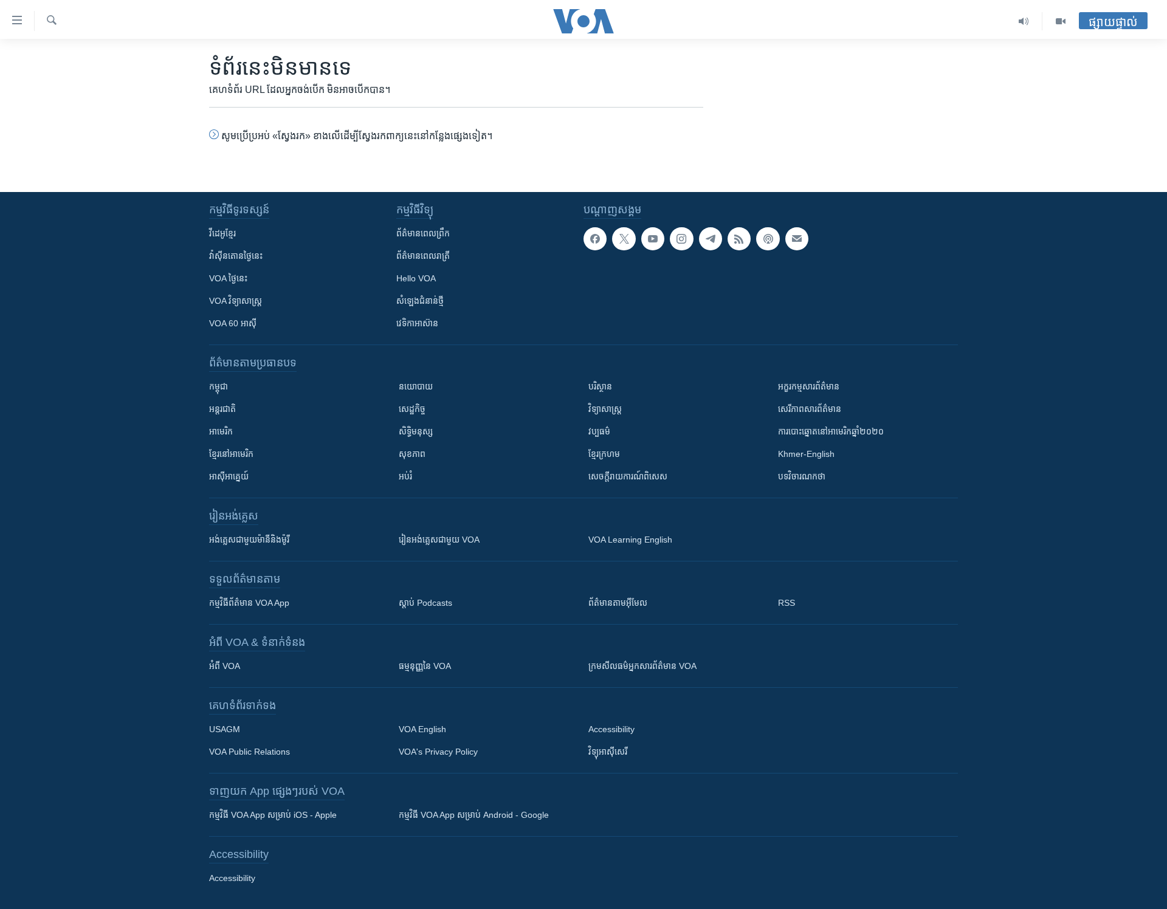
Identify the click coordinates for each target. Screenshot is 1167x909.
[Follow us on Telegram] (710, 238)
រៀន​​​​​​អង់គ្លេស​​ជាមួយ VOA (439, 539)
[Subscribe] (796, 238)
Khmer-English (806, 454)
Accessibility (611, 729)
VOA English (422, 729)
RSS (786, 603)
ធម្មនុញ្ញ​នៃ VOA (425, 666)
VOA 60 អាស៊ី (232, 323)
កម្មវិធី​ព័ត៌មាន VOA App (249, 603)
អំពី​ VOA (224, 666)
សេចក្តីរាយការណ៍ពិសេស (627, 476)
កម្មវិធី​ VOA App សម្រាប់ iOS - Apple (273, 815)
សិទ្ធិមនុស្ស (416, 431)
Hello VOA (416, 278)
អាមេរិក (221, 431)
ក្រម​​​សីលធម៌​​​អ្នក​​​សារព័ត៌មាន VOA (642, 666)
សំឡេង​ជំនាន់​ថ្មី (420, 301)
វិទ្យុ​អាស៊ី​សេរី (607, 751)
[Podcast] (767, 238)
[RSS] (739, 238)
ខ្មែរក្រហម (604, 454)
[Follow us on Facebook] (595, 238)
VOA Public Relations (249, 751)
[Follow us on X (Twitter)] (623, 238)
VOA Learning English (630, 539)
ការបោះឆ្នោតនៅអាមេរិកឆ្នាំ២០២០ (831, 431)
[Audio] (1023, 21)
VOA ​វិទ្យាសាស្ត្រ (235, 301)
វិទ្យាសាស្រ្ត (605, 409)
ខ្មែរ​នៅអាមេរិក (231, 454)
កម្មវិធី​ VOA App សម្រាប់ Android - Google (474, 815)
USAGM (224, 729)
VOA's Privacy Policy (438, 751)
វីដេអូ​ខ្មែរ (222, 233)
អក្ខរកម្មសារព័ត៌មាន (808, 386)
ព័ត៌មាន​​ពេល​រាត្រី (423, 256)
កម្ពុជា (218, 386)
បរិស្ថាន (600, 386)
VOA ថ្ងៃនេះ (228, 278)
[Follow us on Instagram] (681, 238)
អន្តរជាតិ (222, 409)
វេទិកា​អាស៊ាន (417, 323)
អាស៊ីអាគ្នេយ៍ (229, 476)
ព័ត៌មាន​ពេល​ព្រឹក (423, 233)
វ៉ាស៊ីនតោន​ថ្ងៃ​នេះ (236, 256)
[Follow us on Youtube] (652, 238)
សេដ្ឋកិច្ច (412, 409)
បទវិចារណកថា (801, 476)
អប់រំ (405, 476)
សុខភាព (412, 454)
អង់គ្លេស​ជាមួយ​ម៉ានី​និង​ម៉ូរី (249, 539)
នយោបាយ (416, 386)
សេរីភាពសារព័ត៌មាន (809, 409)
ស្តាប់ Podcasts (425, 603)
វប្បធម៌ (599, 431)
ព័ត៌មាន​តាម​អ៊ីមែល (617, 603)
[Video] (1060, 21)
